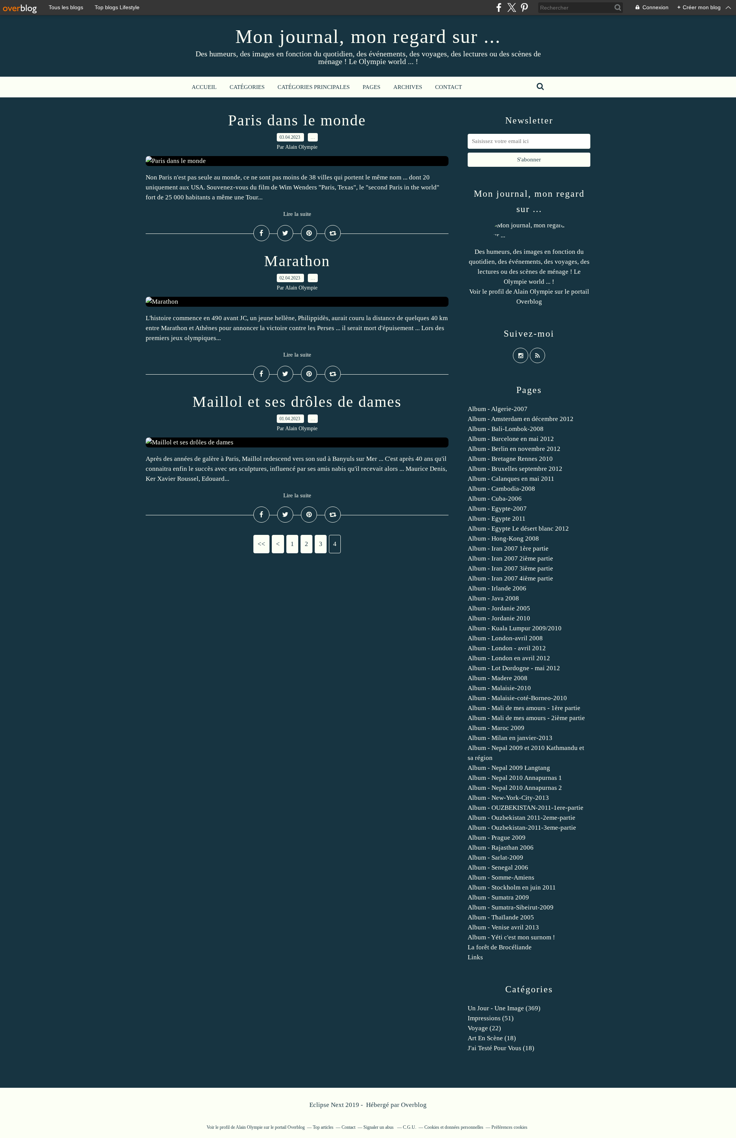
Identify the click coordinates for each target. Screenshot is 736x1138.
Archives (407, 87)
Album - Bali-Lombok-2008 (506, 429)
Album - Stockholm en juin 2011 (512, 887)
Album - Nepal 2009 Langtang (509, 767)
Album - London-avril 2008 (505, 638)
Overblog (414, 1104)
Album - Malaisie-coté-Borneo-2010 (517, 698)
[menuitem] (204, 87)
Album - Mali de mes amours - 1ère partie (524, 708)
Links (475, 957)
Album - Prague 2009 (497, 837)
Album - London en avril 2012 (509, 658)
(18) (492, 1038)
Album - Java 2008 (493, 598)
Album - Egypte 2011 (497, 518)
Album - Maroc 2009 (496, 728)
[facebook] (499, 7)
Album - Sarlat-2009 (495, 857)
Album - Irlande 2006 (497, 588)
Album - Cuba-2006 (495, 498)
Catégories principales (314, 87)
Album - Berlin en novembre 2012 (514, 448)
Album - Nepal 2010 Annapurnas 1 (515, 777)
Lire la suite (297, 214)
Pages (371, 87)
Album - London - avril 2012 (507, 648)
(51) (491, 1018)
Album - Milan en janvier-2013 (510, 738)
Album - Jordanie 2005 (499, 608)
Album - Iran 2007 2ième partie (510, 558)
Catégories (247, 87)
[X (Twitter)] (511, 7)
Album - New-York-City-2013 (508, 797)
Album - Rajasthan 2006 (501, 847)
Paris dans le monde (297, 120)
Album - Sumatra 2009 (498, 897)
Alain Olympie (533, 291)
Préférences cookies (509, 1127)
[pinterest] (524, 7)
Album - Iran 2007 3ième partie (510, 568)
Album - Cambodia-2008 (501, 488)
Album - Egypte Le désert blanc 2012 (518, 528)
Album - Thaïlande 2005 (501, 917)
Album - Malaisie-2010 (499, 688)
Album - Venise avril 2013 (503, 927)
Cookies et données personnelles (453, 1127)
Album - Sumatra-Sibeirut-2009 (511, 907)
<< (261, 544)
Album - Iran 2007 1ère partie (508, 548)
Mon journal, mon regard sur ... (368, 36)
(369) (504, 1008)
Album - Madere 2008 (497, 678)
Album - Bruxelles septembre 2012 (515, 468)
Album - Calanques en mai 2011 (511, 478)
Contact (448, 87)
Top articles (323, 1127)
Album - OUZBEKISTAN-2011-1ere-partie (525, 807)
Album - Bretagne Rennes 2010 (510, 458)
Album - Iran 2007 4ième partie (510, 578)
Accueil (204, 87)
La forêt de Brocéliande (500, 947)
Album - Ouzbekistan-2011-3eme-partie (522, 827)
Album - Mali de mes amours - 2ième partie (526, 718)
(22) (484, 1028)
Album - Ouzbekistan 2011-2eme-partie (521, 817)
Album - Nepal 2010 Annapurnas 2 (515, 787)
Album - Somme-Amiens (501, 877)
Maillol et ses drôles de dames (297, 401)
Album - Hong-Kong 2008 (503, 538)
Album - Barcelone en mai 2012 (511, 438)
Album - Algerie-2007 (497, 409)
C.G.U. (409, 1127)
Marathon (297, 261)
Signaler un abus (379, 1127)
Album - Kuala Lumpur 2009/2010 (515, 628)
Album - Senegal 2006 (498, 867)
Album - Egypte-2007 (497, 508)
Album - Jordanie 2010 (499, 618)
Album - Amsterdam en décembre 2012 (520, 419)
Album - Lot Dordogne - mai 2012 (514, 668)
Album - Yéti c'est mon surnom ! (511, 937)
